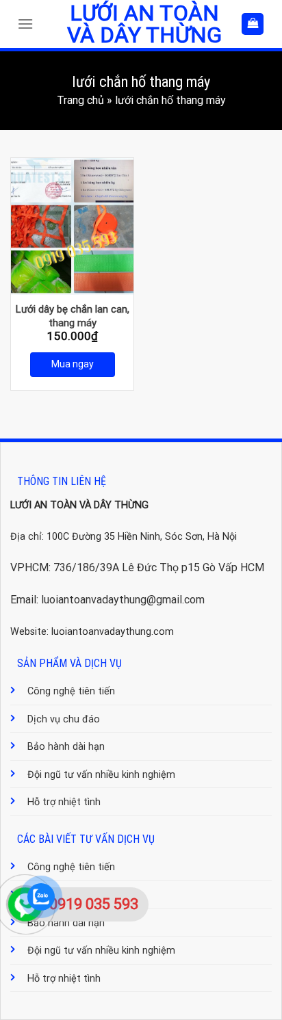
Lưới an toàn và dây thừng (144, 24)
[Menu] (28, 23)
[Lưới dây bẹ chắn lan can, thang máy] (72, 226)
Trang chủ (80, 100)
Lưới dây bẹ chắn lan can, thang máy (72, 316)
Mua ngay (72, 363)
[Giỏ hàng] (253, 24)
